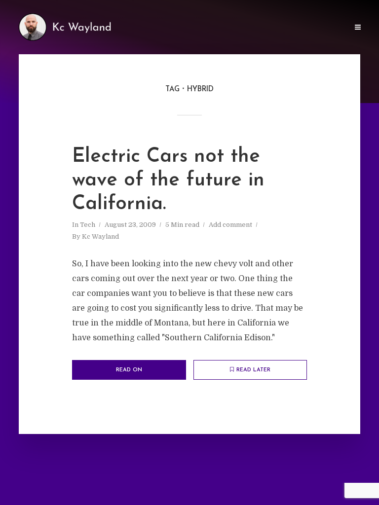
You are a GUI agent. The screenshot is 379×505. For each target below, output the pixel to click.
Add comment (230, 224)
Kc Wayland (100, 236)
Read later (253, 370)
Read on (129, 370)
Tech (87, 224)
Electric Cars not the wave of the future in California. (168, 180)
